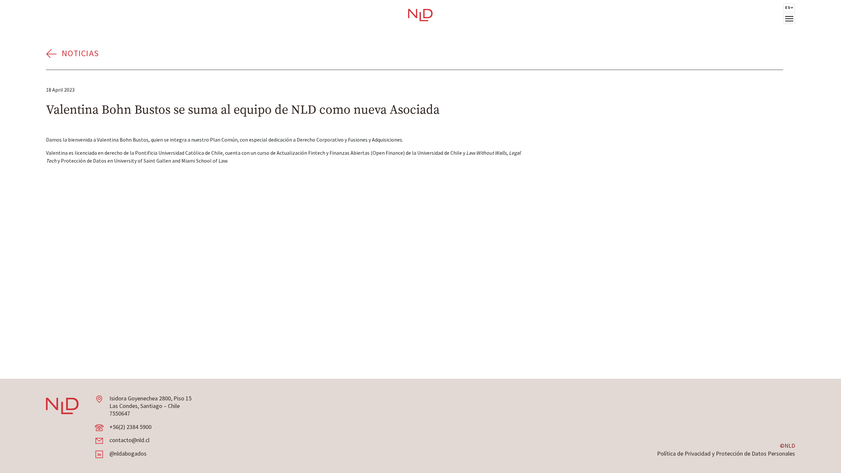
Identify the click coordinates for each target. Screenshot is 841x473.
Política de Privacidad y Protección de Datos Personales (726, 453)
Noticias (80, 53)
